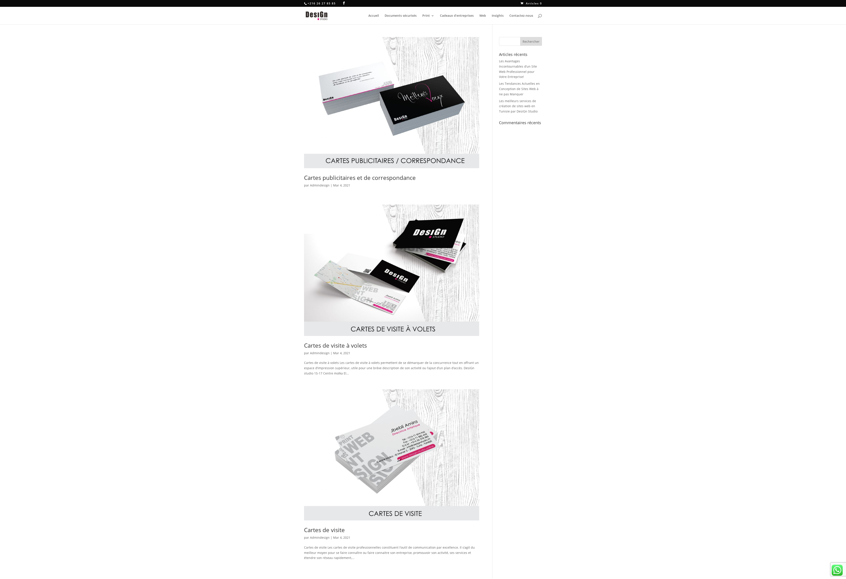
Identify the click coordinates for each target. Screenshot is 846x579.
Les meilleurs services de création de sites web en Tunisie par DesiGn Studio (518, 106)
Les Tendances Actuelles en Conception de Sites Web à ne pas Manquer (519, 88)
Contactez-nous (521, 16)
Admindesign (320, 185)
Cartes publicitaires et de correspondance (360, 178)
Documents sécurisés (401, 16)
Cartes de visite (324, 530)
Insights (498, 16)
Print (426, 16)
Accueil (373, 16)
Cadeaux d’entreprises (457, 16)
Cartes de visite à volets (335, 345)
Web (482, 16)
